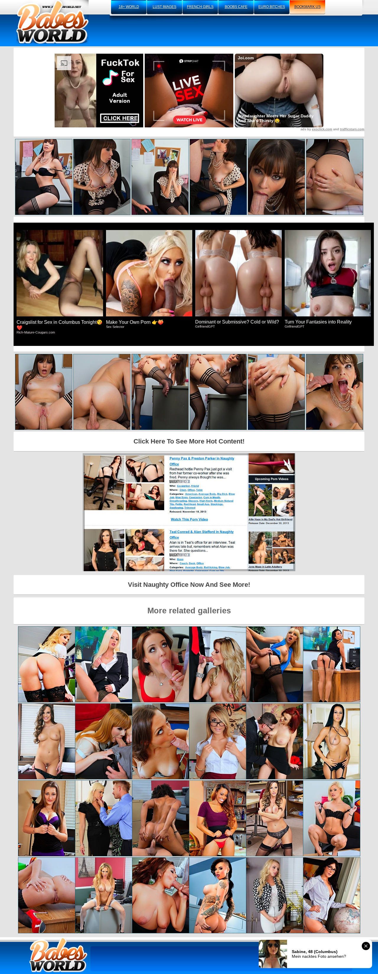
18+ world (129, 7)
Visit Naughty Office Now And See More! (189, 584)
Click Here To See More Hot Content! (189, 441)
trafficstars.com (352, 129)
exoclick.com (322, 129)
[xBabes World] (52, 22)
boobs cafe (236, 7)
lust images (164, 7)
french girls (200, 7)
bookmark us (307, 7)
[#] (58, 955)
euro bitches (271, 7)
